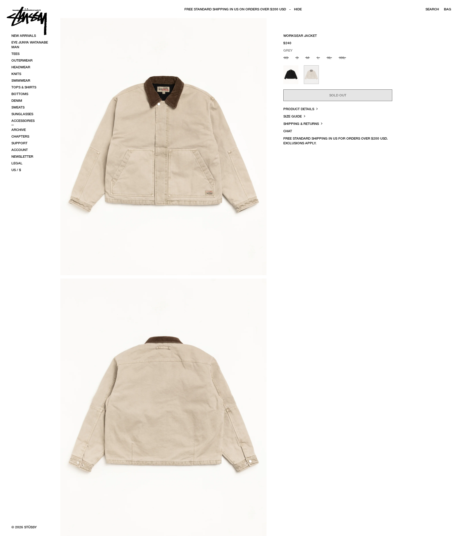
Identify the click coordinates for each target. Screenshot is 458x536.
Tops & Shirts (23, 87)
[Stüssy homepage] (27, 21)
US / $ (16, 170)
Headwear (20, 67)
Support (19, 143)
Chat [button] (287, 131)
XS (286, 58)
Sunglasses (22, 114)
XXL (342, 58)
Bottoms (19, 94)
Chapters (20, 136)
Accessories (23, 121)
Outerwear (22, 60)
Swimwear (20, 80)
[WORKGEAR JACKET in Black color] (290, 74)
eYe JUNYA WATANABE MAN (29, 44)
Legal (16, 163)
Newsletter (22, 156)
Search (432, 9)
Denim (16, 100)
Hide (298, 9)
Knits (16, 74)
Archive (18, 130)
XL (329, 58)
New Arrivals (23, 35)
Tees (15, 54)
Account (19, 150)
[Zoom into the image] (163, 146)
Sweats (17, 107)
